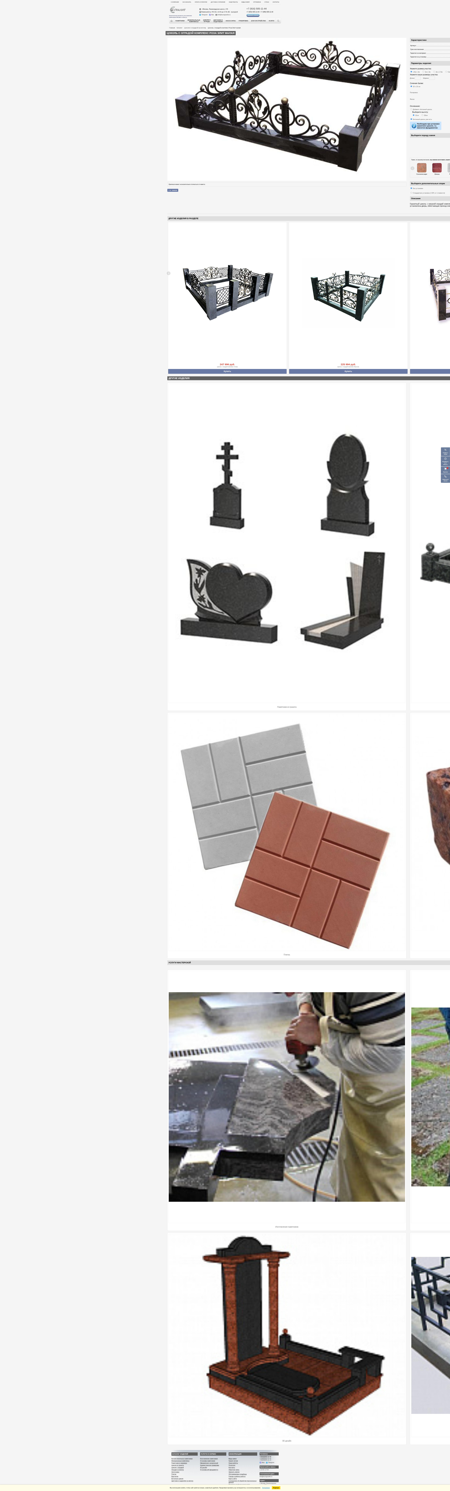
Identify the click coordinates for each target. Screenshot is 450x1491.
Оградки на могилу (177, 1470)
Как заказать (187, 2)
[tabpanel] (228, 298)
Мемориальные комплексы (180, 1461)
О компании (175, 2)
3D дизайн (286, 1441)
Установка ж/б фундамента (209, 1470)
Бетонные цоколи (177, 1479)
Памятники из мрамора (179, 1463)
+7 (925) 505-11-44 (252, 12)
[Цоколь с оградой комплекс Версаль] (348, 292)
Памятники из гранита (286, 707)
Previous (413, 166)
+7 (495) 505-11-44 (267, 12)
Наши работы (233, 2)
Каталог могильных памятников (181, 1459)
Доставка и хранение (218, 2)
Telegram (205, 15)
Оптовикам (257, 2)
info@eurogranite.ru (224, 15)
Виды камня (245, 2)
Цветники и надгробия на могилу (182, 1481)
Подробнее (266, 1488)
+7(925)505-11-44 (265, 1460)
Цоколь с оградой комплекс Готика (227, 366)
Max (212, 15)
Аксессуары (175, 1472)
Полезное (232, 1465)
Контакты (276, 2)
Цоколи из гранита (177, 1465)
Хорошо (276, 1488)
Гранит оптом (233, 1461)
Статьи (266, 2)
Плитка (287, 955)
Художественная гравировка (209, 1465)
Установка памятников (207, 1461)
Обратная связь (234, 1470)
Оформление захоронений (209, 1463)
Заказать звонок (253, 15)
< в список (173, 190)
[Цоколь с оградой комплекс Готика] (227, 292)
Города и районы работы (237, 1476)
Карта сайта (233, 1479)
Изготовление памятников (286, 1227)
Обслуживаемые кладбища (238, 1474)
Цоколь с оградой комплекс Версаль (348, 366)
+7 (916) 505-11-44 (256, 8)
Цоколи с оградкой (177, 1467)
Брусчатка (174, 1476)
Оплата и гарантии (201, 2)
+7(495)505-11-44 (265, 1458)
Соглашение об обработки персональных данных (243, 1481)
